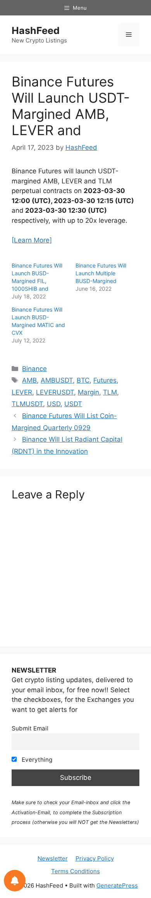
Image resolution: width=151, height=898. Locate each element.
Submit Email (30, 728)
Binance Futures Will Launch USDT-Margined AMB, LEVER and (71, 105)
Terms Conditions (75, 871)
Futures (105, 380)
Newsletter (53, 858)
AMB (29, 380)
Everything (36, 759)
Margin (88, 392)
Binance (34, 369)
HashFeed (36, 30)
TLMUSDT (27, 404)
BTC (83, 380)
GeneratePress (117, 885)
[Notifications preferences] (15, 880)
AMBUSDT (57, 380)
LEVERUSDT (55, 392)
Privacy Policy (95, 858)
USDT (73, 404)
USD (53, 404)
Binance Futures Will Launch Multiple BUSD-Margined (101, 273)
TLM (110, 392)
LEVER (22, 392)
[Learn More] (32, 240)
